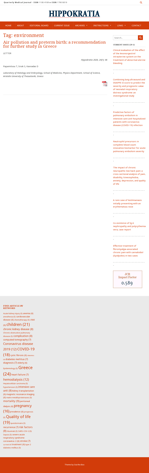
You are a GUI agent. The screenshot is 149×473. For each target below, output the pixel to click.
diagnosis (10, 362)
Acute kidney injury (13, 313)
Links (120, 25)
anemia (28, 313)
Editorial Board (39, 25)
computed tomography (17, 339)
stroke (25, 441)
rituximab (12, 431)
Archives (80, 25)
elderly (22, 362)
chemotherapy (22, 319)
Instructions (101, 25)
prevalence (17, 411)
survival (7, 445)
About (20, 25)
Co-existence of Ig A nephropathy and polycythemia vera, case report (129, 226)
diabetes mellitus (17, 359)
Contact (136, 25)
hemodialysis (16, 379)
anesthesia (9, 316)
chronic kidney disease (18, 329)
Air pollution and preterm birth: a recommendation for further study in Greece (54, 44)
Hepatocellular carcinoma (15, 383)
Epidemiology (10, 368)
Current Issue (62, 25)
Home (8, 25)
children (18, 324)
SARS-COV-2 (25, 431)
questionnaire (17, 423)
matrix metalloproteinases (19, 397)
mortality (11, 401)
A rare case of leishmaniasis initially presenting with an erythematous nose (127, 203)
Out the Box (79, 464)
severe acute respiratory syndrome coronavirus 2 (14, 437)
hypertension (10, 387)
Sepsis (7, 434)
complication (22, 336)
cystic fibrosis (18, 355)
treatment (18, 444)
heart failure (20, 374)
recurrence (10, 427)
